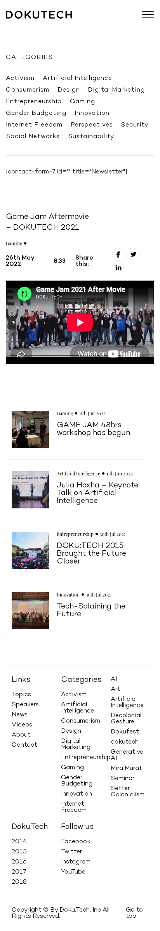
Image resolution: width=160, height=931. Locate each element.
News (76, 25)
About (126, 25)
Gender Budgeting (36, 113)
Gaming (82, 102)
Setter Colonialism (127, 791)
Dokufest (125, 732)
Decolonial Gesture (126, 719)
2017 (19, 872)
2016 (19, 862)
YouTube (73, 872)
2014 (19, 842)
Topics (19, 25)
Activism (20, 78)
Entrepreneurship (34, 102)
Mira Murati (127, 768)
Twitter (71, 852)
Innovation (92, 113)
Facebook (75, 842)
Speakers (48, 25)
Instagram (75, 862)
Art (115, 689)
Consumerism (27, 90)
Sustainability (91, 136)
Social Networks (33, 136)
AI (114, 679)
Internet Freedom (34, 125)
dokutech (125, 742)
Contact (24, 745)
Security (134, 125)
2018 (19, 882)
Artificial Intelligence (77, 78)
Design (68, 90)
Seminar (122, 778)
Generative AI (127, 755)
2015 (19, 852)
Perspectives (92, 125)
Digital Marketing (116, 90)
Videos (100, 25)
